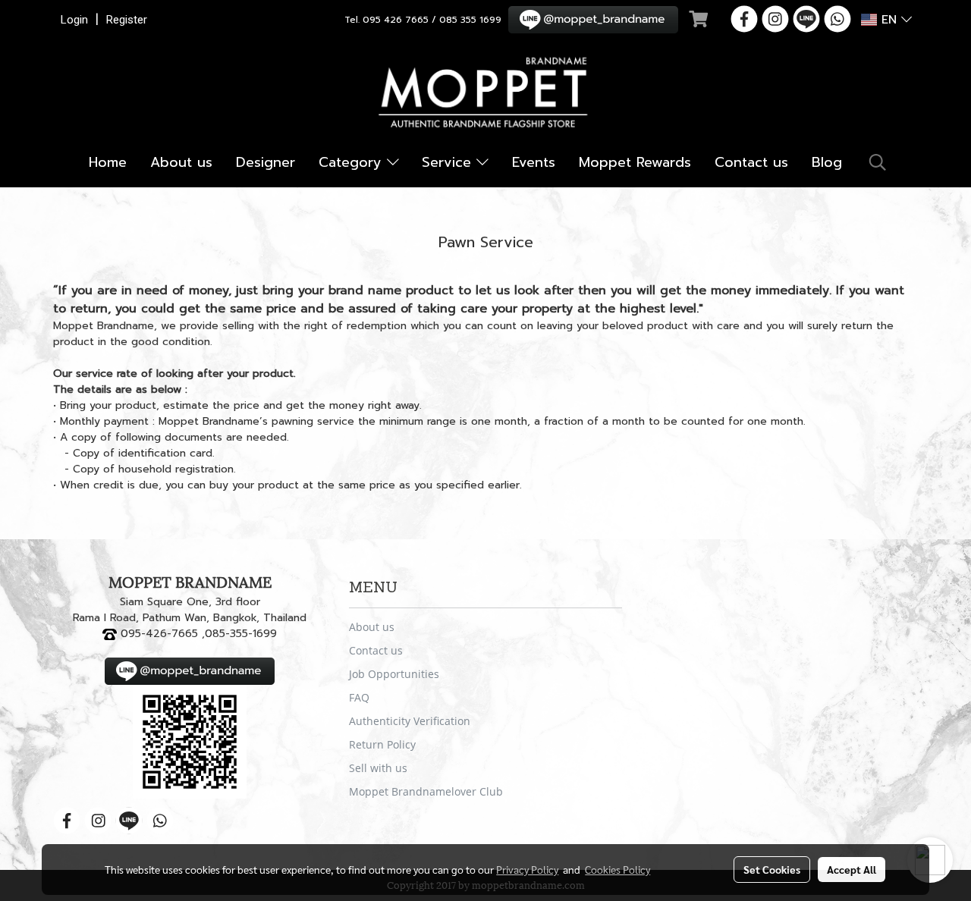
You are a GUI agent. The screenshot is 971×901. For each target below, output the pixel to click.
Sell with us (378, 768)
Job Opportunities (394, 674)
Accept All (851, 869)
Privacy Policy (527, 869)
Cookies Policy (617, 869)
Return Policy (382, 744)
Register (126, 20)
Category (353, 162)
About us (181, 162)
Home (108, 162)
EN (889, 20)
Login (74, 20)
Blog (827, 162)
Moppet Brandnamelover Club (426, 791)
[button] (877, 162)
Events (533, 162)
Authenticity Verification (409, 721)
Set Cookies (771, 869)
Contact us (751, 162)
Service (449, 162)
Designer (265, 162)
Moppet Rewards (635, 162)
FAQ (359, 697)
